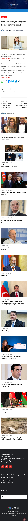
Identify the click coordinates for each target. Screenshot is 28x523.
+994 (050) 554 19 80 (8, 477)
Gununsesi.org (5, 58)
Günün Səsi (14, 89)
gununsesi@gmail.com (8, 480)
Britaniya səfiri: (5, 412)
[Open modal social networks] (19, 81)
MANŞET (4, 17)
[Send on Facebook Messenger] (9, 81)
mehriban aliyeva (5, 91)
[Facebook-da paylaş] (6, 81)
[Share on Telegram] (16, 81)
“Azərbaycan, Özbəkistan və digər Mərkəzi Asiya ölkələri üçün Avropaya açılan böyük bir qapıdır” (12, 303)
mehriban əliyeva (15, 91)
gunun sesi (7, 89)
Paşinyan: (4, 275)
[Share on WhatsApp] (2, 81)
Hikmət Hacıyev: (6, 331)
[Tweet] (12, 81)
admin (9, 30)
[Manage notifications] (24, 519)
